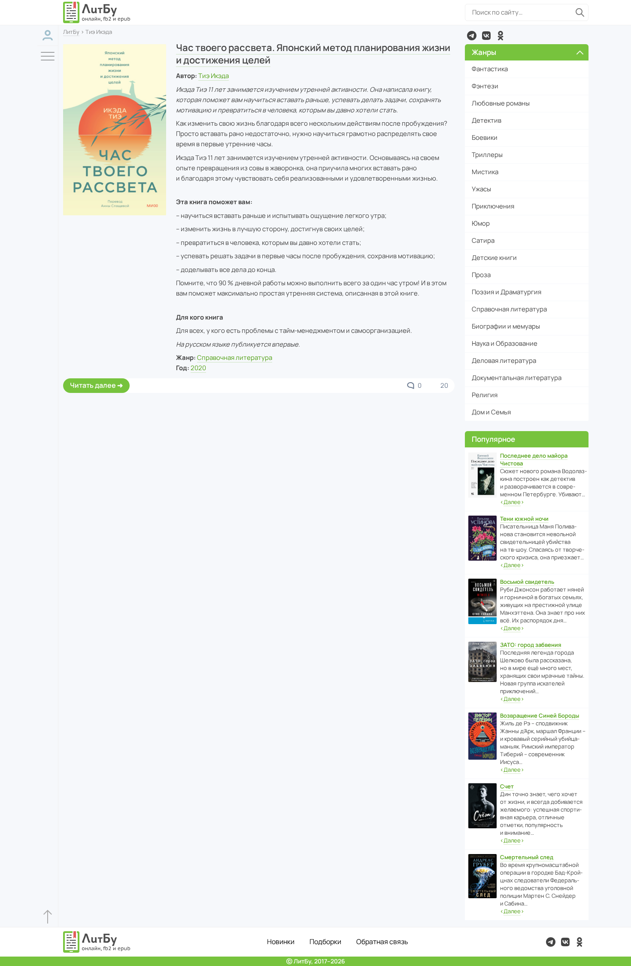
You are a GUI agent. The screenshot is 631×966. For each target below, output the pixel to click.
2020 (198, 367)
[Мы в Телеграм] (472, 35)
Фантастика (490, 68)
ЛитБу (71, 32)
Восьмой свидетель (527, 582)
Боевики (485, 137)
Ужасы (481, 188)
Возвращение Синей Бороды (539, 715)
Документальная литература (516, 377)
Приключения (493, 206)
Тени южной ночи (524, 518)
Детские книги (494, 257)
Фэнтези (485, 86)
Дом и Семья (491, 412)
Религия (485, 394)
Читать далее (93, 385)
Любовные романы (501, 103)
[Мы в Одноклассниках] (500, 35)
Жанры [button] (484, 52)
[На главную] (97, 12)
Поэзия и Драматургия (506, 291)
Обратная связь (382, 941)
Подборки (325, 941)
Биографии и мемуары (506, 326)
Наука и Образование (504, 343)
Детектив (486, 120)
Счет (507, 786)
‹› (512, 502)
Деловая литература (504, 360)
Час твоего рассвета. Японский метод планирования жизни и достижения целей (313, 53)
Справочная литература (234, 357)
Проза (481, 274)
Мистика (485, 171)
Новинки (280, 941)
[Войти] (47, 35)
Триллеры (487, 154)
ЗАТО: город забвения (530, 645)
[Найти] (580, 12)
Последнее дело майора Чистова (533, 459)
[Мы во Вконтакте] (486, 35)
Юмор (481, 223)
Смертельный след (526, 857)
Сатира (483, 240)
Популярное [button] (493, 439)
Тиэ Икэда (213, 75)
